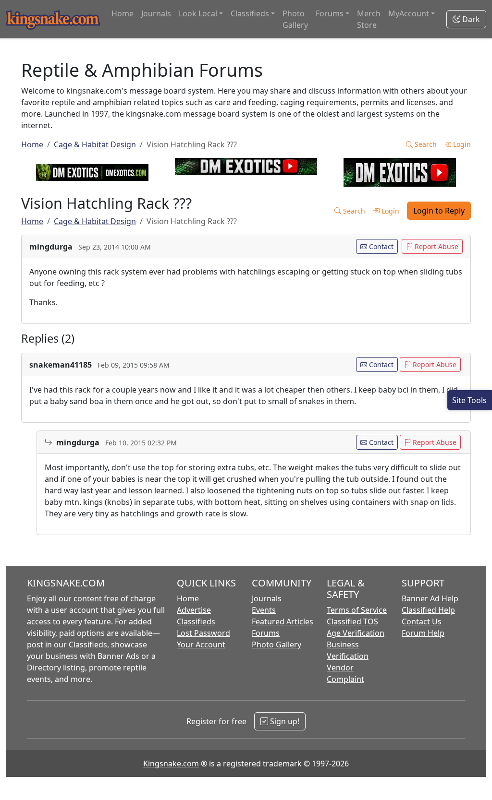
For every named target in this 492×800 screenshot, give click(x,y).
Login (461, 144)
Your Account (201, 644)
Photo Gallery (295, 19)
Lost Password (203, 633)
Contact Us (422, 621)
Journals (156, 13)
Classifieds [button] (250, 13)
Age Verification (355, 633)
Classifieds (196, 621)
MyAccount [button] (408, 13)
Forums (266, 633)
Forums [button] (330, 13)
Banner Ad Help (430, 598)
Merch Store (369, 19)
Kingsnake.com (171, 763)
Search (425, 144)
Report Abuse (435, 246)
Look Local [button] (198, 13)
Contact (380, 246)
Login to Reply (439, 210)
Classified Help (428, 610)
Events (264, 610)
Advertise (194, 610)
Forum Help (423, 633)
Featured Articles (282, 621)
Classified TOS (352, 621)
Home (122, 13)
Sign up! (283, 721)
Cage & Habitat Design (95, 144)
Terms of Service (357, 610)
